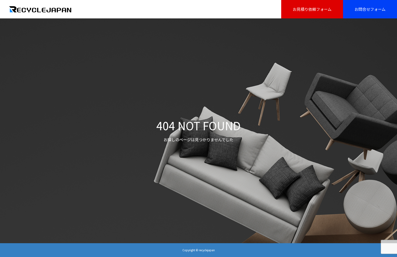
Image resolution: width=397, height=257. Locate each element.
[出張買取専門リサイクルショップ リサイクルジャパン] (40, 9)
